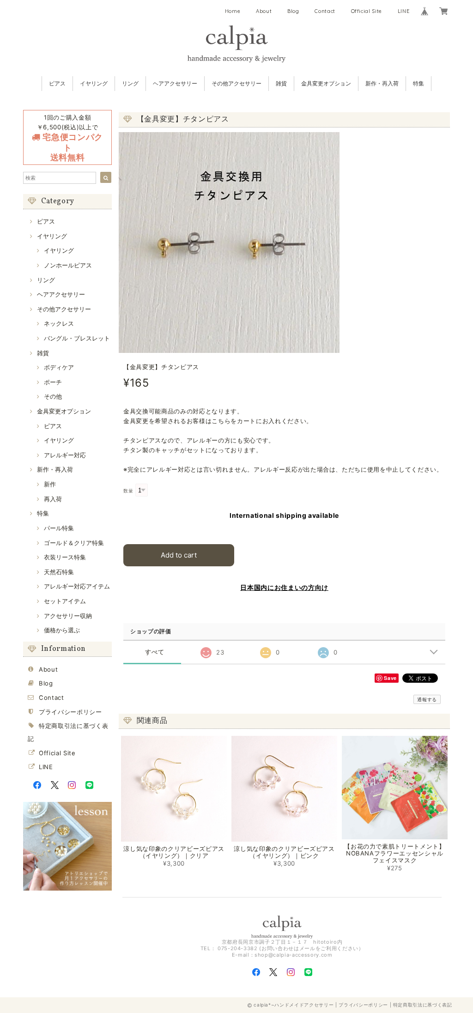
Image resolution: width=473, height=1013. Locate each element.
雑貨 (281, 83)
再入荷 (53, 499)
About (264, 11)
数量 (128, 491)
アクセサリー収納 (68, 615)
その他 (53, 396)
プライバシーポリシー (70, 712)
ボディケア (59, 367)
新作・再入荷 (382, 83)
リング (130, 83)
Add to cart (179, 555)
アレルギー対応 (65, 455)
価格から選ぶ (62, 630)
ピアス (57, 83)
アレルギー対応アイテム (77, 586)
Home (233, 11)
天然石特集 (59, 572)
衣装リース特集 (65, 557)
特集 (418, 83)
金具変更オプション (326, 83)
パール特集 (59, 528)
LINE (404, 11)
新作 (50, 484)
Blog (293, 11)
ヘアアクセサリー (175, 83)
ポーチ (53, 382)
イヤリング (94, 83)
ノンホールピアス (68, 265)
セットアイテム (65, 601)
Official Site (366, 11)
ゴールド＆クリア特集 (74, 542)
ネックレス (59, 323)
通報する (427, 699)
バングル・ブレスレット (77, 338)
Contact (325, 11)
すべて (154, 652)
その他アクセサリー (236, 83)
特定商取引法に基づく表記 (422, 1004)
